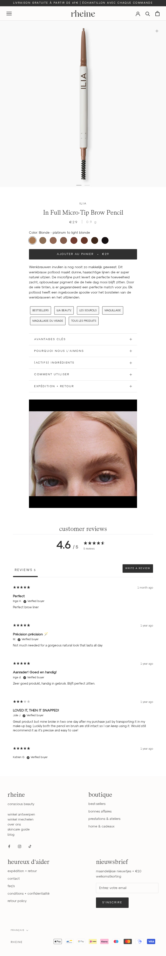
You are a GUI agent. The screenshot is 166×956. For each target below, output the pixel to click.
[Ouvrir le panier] (157, 13)
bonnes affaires (100, 811)
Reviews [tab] (25, 570)
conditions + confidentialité (28, 893)
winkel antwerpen (21, 814)
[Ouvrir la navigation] (9, 13)
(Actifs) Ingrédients (54, 362)
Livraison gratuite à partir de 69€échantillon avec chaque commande (83, 3)
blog (11, 834)
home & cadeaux (101, 826)
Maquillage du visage (47, 321)
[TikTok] (30, 846)
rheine (17, 942)
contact (14, 878)
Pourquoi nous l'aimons (59, 351)
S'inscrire (112, 902)
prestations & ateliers (104, 819)
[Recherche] (147, 13)
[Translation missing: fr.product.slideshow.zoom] (157, 31)
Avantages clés (50, 339)
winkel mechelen (21, 819)
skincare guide (19, 829)
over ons (14, 824)
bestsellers (40, 310)
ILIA (83, 203)
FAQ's (11, 886)
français (17, 930)
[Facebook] (9, 846)
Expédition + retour (54, 386)
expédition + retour (22, 871)
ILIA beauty (64, 310)
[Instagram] (19, 846)
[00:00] (83, 104)
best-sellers (96, 804)
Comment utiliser (52, 374)
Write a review (137, 568)
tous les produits (83, 321)
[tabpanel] (83, 674)
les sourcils (88, 310)
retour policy (17, 901)
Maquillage (113, 310)
